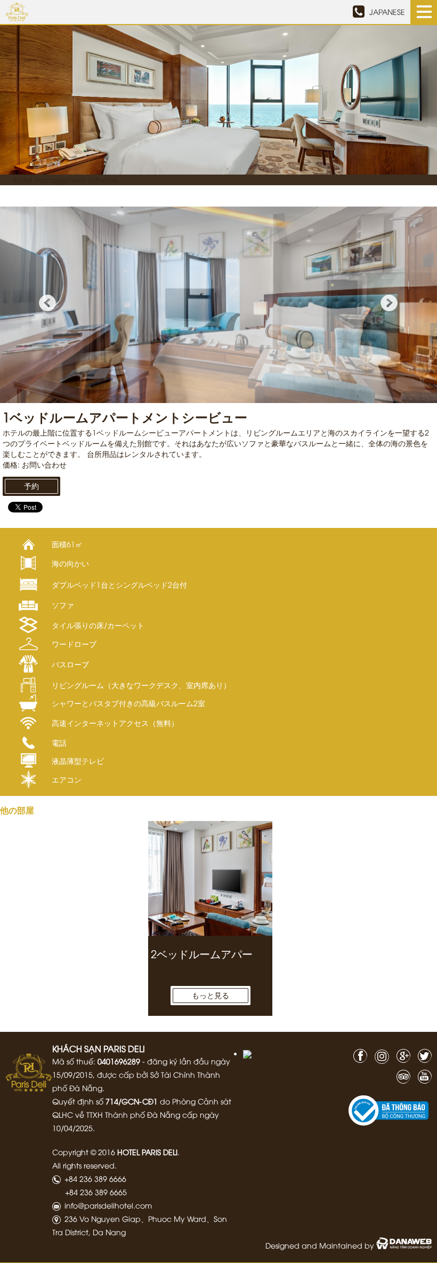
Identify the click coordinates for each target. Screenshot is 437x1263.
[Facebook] (357, 1054)
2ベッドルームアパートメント (223, 953)
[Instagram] (379, 1056)
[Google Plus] (400, 1054)
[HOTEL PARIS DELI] (28, 1071)
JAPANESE (387, 12)
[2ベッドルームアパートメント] (210, 878)
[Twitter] (422, 1054)
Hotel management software (66, 180)
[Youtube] (422, 1075)
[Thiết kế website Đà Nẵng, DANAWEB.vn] (404, 1245)
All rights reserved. (84, 1165)
